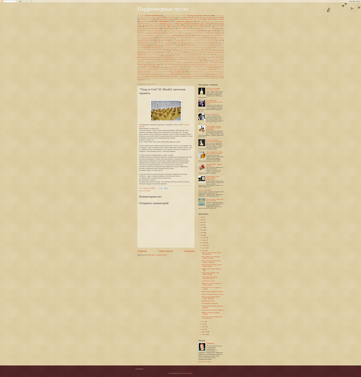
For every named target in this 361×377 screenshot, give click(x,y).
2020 (201, 219)
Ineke (178, 47)
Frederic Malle (170, 44)
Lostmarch (211, 54)
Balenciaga (221, 33)
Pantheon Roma (218, 62)
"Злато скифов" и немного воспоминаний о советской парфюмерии (213, 128)
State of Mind (152, 73)
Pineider (139, 67)
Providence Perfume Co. (173, 67)
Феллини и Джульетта (212, 114)
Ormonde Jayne (191, 62)
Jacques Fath (210, 47)
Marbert (182, 57)
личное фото (170, 19)
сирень (165, 26)
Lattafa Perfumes (174, 52)
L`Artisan (166, 50)
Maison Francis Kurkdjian (197, 55)
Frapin (152, 44)
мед (149, 21)
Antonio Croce (186, 32)
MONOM (195, 59)
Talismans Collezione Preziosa (153, 74)
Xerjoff (187, 78)
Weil (177, 78)
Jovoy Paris (172, 49)
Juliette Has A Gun (188, 49)
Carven (166, 37)
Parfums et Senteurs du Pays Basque (195, 64)
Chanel (205, 37)
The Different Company (209, 74)
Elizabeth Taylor (186, 40)
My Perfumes (215, 59)
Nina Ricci (215, 61)
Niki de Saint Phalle (193, 61)
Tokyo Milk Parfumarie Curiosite (189, 76)
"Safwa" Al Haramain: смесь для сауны (212, 294)
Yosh (192, 78)
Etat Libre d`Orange (153, 42)
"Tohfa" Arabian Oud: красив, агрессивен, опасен (209, 277)
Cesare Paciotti (197, 37)
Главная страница (165, 251)
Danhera (211, 38)
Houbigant (145, 47)
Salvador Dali (219, 69)
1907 (138, 15)
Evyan (185, 42)
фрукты (216, 26)
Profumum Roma (159, 67)
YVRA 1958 (146, 79)
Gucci (140, 45)
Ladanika (146, 52)
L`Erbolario (184, 50)
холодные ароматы (142, 28)
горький (160, 17)
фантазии (202, 26)
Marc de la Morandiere (191, 57)
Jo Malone (164, 49)
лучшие (180, 19)
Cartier (160, 37)
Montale (201, 59)
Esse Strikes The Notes (207, 40)
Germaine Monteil (197, 44)
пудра (214, 23)
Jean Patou (156, 49)
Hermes (179, 45)
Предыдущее (189, 251)
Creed (187, 38)
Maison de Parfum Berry (184, 55)
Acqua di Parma (197, 28)
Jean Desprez (147, 49)
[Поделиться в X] (163, 188)
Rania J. (222, 67)
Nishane (222, 61)
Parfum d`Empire (142, 64)
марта (204, 329)
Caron (154, 37)
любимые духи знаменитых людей (212, 19)
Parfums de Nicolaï (168, 64)
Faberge (190, 42)
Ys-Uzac (196, 78)
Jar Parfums (139, 49)
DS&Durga (172, 40)
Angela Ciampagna (212, 30)
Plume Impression (148, 67)
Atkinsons (159, 33)
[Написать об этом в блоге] (161, 188)
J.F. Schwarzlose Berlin (187, 47)
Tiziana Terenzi (170, 76)
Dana (206, 38)
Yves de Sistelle (203, 78)
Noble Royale (149, 62)
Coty (172, 39)
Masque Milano (215, 57)
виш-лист (217, 15)
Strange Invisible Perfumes (178, 73)
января (204, 334)
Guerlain (146, 45)
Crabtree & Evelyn (180, 38)
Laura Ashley (183, 52)
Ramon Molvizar (212, 67)
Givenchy (216, 44)
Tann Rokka (165, 74)
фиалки (210, 26)
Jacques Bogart (202, 47)
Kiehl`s (220, 49)
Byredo (196, 35)
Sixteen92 (220, 71)
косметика (148, 19)
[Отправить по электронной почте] (160, 188)
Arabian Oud (213, 32)
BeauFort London (143, 35)
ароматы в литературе (180, 15)
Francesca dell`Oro (142, 44)
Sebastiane (164, 71)
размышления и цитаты (151, 25)
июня (203, 321)
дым (181, 17)
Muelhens (209, 59)
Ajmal (214, 28)
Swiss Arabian (204, 73)
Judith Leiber (179, 49)
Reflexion (151, 69)
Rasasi (145, 69)
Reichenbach (159, 69)
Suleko (190, 73)
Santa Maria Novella (142, 71)
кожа (222, 17)
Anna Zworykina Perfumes (156, 32)
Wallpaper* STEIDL (170, 78)
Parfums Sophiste (211, 64)
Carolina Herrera (147, 37)
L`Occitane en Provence (195, 50)
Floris (214, 42)
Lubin (218, 54)
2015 (201, 233)
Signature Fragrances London (200, 71)
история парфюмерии (207, 17)
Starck (144, 73)
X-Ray (181, 78)
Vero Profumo (142, 78)
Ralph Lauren (204, 67)
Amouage (201, 30)
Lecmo (213, 52)
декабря (204, 237)
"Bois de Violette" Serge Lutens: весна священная (215, 200)
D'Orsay (200, 38)
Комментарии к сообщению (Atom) (157, 255)
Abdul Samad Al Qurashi (184, 28)
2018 (201, 225)
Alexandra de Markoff (182, 30)
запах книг (196, 17)
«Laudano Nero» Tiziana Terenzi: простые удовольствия (212, 178)
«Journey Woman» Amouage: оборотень (212, 310)
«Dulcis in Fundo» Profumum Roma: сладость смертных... (211, 261)
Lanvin (166, 52)
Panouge (210, 62)
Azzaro (203, 33)
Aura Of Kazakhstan (185, 33)
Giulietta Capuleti (207, 44)
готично (168, 17)
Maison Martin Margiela (217, 55)
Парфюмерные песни (162, 8)
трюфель (195, 26)
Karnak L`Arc (196, 49)
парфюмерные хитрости (166, 23)
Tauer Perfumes (174, 74)
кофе (153, 19)
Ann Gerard (145, 32)
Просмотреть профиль (204, 361)
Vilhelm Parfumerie (160, 78)
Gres (223, 44)
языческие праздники (169, 28)
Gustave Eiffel (156, 45)
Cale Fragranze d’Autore (212, 35)
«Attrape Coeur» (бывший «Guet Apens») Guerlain (213, 89)
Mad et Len (174, 55)
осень (216, 21)
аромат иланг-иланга (168, 15)
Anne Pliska (169, 32)
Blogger (190, 373)
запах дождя (187, 17)
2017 (201, 227)
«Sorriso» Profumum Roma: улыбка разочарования (211, 253)
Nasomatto (156, 61)
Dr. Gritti (165, 40)
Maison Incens (207, 55)
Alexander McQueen (170, 30)
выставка (154, 17)
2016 (201, 230)
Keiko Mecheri (205, 49)
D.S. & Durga (194, 38)
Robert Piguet (176, 69)
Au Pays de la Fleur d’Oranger (171, 33)
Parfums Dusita (179, 64)
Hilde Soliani (213, 45)
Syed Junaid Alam (213, 73)
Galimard (189, 44)
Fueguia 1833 (180, 44)
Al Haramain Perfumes (145, 30)
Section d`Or (171, 71)
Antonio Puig (193, 32)
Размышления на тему (207, 301)
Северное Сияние (156, 26)
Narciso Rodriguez (147, 61)
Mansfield (176, 57)
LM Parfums (175, 54)
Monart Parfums (187, 59)
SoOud (139, 73)
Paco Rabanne (202, 62)
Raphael (141, 69)
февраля (204, 332)
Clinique (218, 37)
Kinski (138, 50)
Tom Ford (202, 76)
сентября (204, 245)
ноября (204, 240)
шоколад (156, 28)
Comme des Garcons (148, 39)
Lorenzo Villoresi (202, 54)
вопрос (222, 15)
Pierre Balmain (183, 66)
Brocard (175, 35)
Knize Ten (144, 50)
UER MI (210, 76)
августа (204, 248)
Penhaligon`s (153, 66)
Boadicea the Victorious (154, 35)
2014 (201, 235)
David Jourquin (220, 38)
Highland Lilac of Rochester (202, 45)
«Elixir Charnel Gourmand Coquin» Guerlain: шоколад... (210, 257)
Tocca (178, 76)
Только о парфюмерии (204, 190)
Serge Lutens (181, 71)
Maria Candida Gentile (203, 57)
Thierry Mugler (160, 76)
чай (151, 28)
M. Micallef (166, 56)
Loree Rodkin (192, 54)
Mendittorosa (152, 59)
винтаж (209, 15)
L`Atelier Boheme (175, 50)
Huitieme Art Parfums (155, 47)
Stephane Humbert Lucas (163, 73)
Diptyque (158, 40)
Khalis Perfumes (214, 49)
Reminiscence (167, 69)
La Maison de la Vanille (209, 50)
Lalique (152, 52)
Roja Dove (198, 69)
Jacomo (195, 47)
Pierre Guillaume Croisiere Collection (199, 66)
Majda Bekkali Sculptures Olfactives (163, 57)
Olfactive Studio (181, 62)
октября (204, 242)
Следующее (142, 251)
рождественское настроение (171, 25)
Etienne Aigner (164, 42)
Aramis (220, 32)
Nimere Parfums (204, 61)
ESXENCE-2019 (141, 42)
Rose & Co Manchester (209, 69)
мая (203, 324)
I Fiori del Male (166, 47)
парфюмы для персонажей (183, 23)
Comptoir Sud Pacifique (163, 38)
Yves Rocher (212, 78)
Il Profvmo (173, 47)
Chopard (212, 37)
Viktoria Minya (151, 78)
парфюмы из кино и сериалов (202, 23)
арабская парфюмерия (152, 15)
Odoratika (162, 62)
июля (203, 250)
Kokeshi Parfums (151, 50)
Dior (152, 40)
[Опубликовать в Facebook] (165, 188)
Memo (144, 59)
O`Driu (156, 62)
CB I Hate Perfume (187, 37)
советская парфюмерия (183, 26)
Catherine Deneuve (175, 37)
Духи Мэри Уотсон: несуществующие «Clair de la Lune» (214, 102)
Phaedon (175, 66)
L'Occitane (159, 50)
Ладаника (161, 19)
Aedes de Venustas (207, 28)
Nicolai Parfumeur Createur (181, 61)
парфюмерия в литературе (151, 23)
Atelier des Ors (151, 33)
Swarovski (196, 73)
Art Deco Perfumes (141, 33)
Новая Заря (200, 21)
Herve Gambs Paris (188, 45)
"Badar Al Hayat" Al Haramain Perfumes (212, 291)
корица (142, 19)
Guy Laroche (166, 45)
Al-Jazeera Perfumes (158, 30)
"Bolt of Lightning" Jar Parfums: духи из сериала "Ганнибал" (214, 152)
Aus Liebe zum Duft (196, 33)
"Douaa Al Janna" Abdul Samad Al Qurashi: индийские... (210, 297)
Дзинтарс (175, 17)
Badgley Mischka (211, 33)
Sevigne (190, 71)
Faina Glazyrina (197, 42)
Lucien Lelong (153, 55)
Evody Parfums (177, 42)
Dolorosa (211, 343)
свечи (146, 26)
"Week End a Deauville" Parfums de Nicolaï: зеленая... (211, 284)
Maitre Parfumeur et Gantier (144, 57)
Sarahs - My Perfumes (155, 71)
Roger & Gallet (191, 69)
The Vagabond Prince (148, 76)
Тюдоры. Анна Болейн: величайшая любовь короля (214, 140)
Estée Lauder (218, 40)
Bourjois (164, 35)
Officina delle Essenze (171, 62)
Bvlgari (183, 35)
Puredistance (185, 67)
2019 (201, 222)
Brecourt (169, 35)
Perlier (160, 66)
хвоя (221, 26)
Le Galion (200, 52)
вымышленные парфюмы (144, 17)
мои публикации (161, 21)
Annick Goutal (177, 32)
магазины (143, 21)
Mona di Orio (176, 59)
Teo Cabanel (184, 74)
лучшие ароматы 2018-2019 (191, 19)
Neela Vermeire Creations (167, 61)
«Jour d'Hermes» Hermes (208, 281)
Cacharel (202, 35)
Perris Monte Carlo (167, 66)
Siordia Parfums (212, 71)
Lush (159, 56)
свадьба (214, 25)
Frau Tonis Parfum (160, 44)
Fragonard (220, 42)
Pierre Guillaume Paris (216, 66)
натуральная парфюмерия (184, 21)
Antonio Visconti (202, 32)
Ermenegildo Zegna (196, 40)
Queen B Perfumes (194, 67)
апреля (204, 326)
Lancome (158, 52)
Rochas (184, 69)
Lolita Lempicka (183, 54)
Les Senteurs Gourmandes (164, 54)
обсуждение (210, 21)
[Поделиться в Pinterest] (167, 188)
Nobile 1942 (141, 62)
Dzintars (179, 40)
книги (217, 17)
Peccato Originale (143, 66)
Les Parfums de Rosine (150, 54)
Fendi (204, 42)
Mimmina (161, 59)
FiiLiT (208, 42)
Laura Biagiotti (192, 52)
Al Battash (221, 28)
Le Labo (207, 52)
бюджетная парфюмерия (195, 15)
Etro (170, 42)
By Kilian (189, 35)
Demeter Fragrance (144, 40)
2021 (201, 217)
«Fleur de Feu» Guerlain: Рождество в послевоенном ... (211, 317)
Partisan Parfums (220, 64)
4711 (142, 15)
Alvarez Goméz (192, 30)
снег (171, 26)
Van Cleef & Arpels (219, 76)
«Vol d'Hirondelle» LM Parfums (209, 303)
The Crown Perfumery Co (195, 74)
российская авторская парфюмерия (196, 25)
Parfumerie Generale (155, 64)
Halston (173, 45)
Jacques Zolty (219, 47)
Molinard (168, 59)
